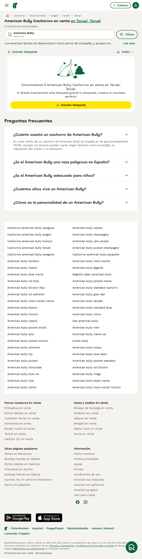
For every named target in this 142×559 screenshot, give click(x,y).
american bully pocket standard (93, 360)
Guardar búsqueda (24, 52)
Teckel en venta (15, 434)
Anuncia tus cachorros (89, 484)
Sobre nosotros (84, 453)
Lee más (129, 43)
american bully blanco (22, 307)
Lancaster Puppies (17, 533)
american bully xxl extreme (25, 294)
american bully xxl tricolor (90, 367)
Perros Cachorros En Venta (22, 403)
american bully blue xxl (23, 374)
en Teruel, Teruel (86, 21)
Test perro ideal (84, 495)
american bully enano (87, 347)
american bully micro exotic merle (30, 301)
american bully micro (86, 314)
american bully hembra (23, 261)
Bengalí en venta (85, 423)
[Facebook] (77, 502)
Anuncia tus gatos (86, 490)
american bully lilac (20, 380)
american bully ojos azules (90, 241)
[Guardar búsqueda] (132, 547)
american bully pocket (22, 360)
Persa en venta (84, 434)
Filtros (130, 34)
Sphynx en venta (85, 418)
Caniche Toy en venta (18, 439)
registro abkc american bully (91, 274)
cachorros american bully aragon (29, 234)
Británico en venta (86, 413)
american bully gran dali (88, 294)
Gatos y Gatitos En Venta (91, 403)
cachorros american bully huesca (29, 241)
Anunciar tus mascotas (89, 479)
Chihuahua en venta (17, 408)
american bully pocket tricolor (27, 341)
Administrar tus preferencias (28, 548)
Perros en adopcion (17, 484)
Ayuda (78, 464)
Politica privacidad (86, 459)
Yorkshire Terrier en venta (21, 418)
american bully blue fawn (89, 354)
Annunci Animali (103, 528)
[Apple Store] (49, 517)
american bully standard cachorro (95, 287)
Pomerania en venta (17, 423)
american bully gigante (87, 267)
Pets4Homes (19, 528)
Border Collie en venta (19, 428)
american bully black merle (91, 380)
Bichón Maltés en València (22, 464)
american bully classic (22, 321)
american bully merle (21, 387)
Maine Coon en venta (88, 428)
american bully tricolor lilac (26, 287)
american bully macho (22, 267)
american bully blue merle (25, 274)
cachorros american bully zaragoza (30, 228)
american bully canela (87, 228)
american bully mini (85, 327)
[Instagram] (85, 502)
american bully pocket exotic (27, 327)
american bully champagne (90, 234)
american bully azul (20, 334)
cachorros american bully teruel (29, 248)
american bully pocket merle (92, 281)
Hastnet (37, 528)
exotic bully (80, 341)
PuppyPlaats (55, 528)
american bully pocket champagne (95, 248)
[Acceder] (135, 5)
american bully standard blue (92, 307)
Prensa (78, 469)
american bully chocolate (24, 367)
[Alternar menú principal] (6, 5)
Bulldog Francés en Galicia (22, 474)
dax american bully (85, 321)
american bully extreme (23, 347)
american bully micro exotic (91, 261)
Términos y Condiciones (61, 545)
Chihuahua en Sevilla (18, 469)
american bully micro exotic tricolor (96, 387)
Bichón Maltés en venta (20, 413)
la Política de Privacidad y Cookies (95, 545)
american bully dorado (87, 301)
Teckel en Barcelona (17, 453)
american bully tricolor (22, 314)
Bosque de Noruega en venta (93, 408)
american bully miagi (86, 374)
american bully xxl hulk (23, 281)
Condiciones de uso (87, 474)
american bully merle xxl (89, 334)
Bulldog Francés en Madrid (22, 459)
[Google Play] (17, 517)
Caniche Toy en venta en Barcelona (27, 479)
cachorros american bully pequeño (95, 254)
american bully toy (20, 354)
